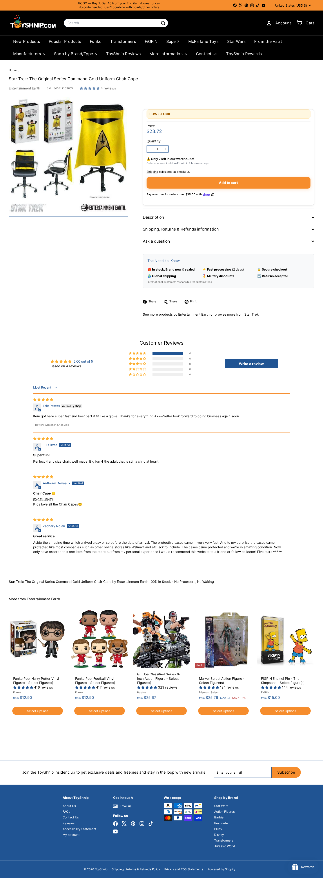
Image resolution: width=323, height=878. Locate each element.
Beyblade (221, 823)
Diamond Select (209, 692)
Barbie (218, 817)
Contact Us (207, 53)
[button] (90, 88)
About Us (69, 806)
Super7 (173, 41)
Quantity (154, 141)
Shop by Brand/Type (74, 53)
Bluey (218, 829)
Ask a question (156, 241)
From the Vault (268, 41)
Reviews (68, 823)
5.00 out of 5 (83, 361)
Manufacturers (27, 53)
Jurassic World (224, 846)
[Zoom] (68, 156)
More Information (166, 53)
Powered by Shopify (221, 869)
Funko (96, 41)
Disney (219, 834)
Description (153, 217)
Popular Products (65, 41)
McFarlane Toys (203, 41)
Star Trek (251, 314)
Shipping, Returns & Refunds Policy (136, 869)
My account (71, 834)
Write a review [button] (251, 364)
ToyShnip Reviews (123, 53)
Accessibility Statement (79, 829)
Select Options (37, 711)
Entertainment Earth (24, 88)
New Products (26, 41)
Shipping (152, 171)
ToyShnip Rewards (243, 53)
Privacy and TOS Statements (183, 869)
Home (13, 70)
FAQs (66, 811)
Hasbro (141, 692)
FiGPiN (151, 41)
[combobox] (116, 23)
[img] (43, 399)
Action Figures (224, 811)
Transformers (123, 41)
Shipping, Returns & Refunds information (181, 229)
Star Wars (236, 41)
